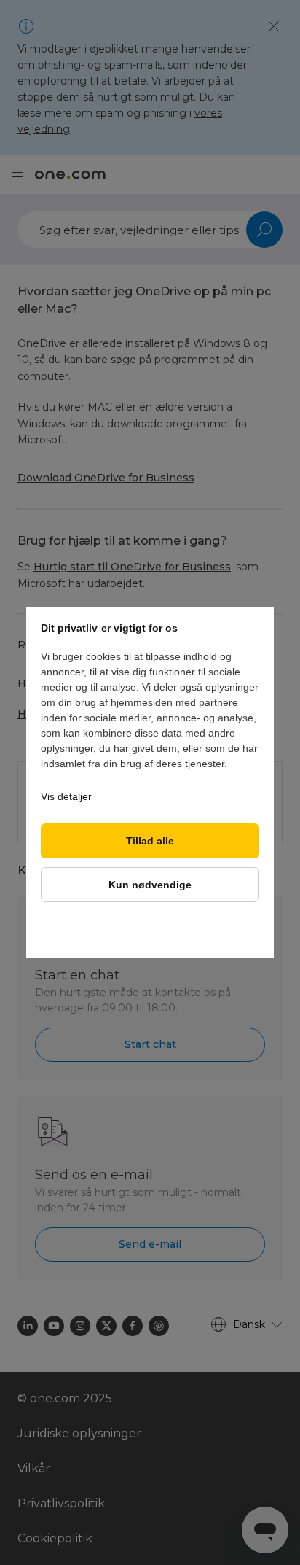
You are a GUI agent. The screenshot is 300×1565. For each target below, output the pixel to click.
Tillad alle (150, 841)
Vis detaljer (66, 796)
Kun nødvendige (150, 884)
